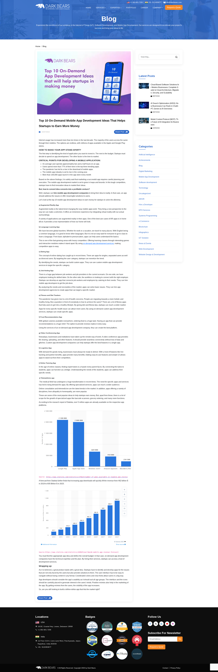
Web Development (146, 249)
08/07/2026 (156, 96)
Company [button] (157, 8)
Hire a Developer (145, 205)
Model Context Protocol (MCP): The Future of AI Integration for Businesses (165, 122)
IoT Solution (144, 238)
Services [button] (100, 8)
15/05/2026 (156, 128)
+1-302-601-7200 (136, 2)
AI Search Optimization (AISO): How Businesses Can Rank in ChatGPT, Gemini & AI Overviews (164, 106)
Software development (148, 182)
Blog (44, 46)
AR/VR (141, 199)
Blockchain (143, 227)
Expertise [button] (115, 8)
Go (180, 639)
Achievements (144, 160)
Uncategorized (145, 193)
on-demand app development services (98, 243)
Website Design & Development (152, 254)
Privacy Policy (175, 668)
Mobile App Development (149, 177)
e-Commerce (144, 221)
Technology (143, 188)
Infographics (144, 232)
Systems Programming (148, 216)
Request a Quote (156, 647)
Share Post (120, 132)
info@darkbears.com (174, 2)
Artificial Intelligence (147, 155)
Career (144, 8)
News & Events (145, 243)
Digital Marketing (145, 171)
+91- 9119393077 (154, 2)
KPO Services (144, 210)
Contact (165, 668)
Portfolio (131, 8)
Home (88, 8)
